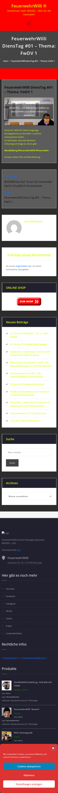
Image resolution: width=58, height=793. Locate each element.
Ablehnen (29, 775)
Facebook (10, 596)
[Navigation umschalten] (29, 24)
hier (19, 550)
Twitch (9, 618)
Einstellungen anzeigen (29, 784)
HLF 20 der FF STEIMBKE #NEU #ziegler (28, 344)
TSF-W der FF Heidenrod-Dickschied (27, 384)
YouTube (10, 588)
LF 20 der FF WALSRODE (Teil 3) (24, 420)
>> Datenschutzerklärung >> (33, 657)
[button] (53, 748)
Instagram (11, 603)
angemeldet (21, 266)
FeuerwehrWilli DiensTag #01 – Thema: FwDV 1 (33, 61)
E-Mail (9, 626)
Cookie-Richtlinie (14, 633)
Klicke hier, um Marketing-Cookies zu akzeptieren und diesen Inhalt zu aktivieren (29, 111)
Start (5, 61)
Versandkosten (12, 697)
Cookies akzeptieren (29, 766)
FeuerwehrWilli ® (29, 6)
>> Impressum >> (10, 657)
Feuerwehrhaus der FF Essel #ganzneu (28, 413)
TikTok (9, 611)
